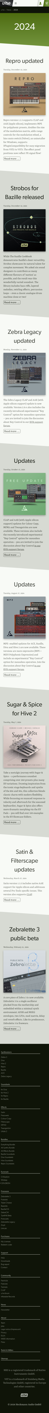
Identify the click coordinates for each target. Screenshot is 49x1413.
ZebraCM (5, 1212)
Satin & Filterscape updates (24, 860)
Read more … (11, 158)
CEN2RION (5, 1183)
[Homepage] (6, 3)
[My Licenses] (40, 3)
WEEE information (8, 1339)
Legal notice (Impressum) (11, 1329)
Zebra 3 (4, 1057)
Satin (3, 1112)
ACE (2, 1073)
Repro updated (24, 60)
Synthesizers (6, 1052)
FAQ (2, 1258)
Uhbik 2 (4, 1131)
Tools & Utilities (7, 1350)
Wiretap (4, 1180)
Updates (24, 460)
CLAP (29, 894)
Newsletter (5, 1310)
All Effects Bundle (7, 1151)
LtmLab (4, 1228)
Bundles (4, 1139)
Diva (2, 1060)
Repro (3, 1066)
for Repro (4, 1096)
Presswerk (5, 1115)
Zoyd (3, 1225)
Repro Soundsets (7, 1163)
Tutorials (4, 1287)
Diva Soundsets (7, 1157)
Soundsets (5, 1084)
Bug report (5, 1264)
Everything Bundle (8, 1144)
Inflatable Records (8, 1296)
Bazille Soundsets (8, 1154)
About (3, 1318)
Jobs (2, 1326)
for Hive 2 (4, 1092)
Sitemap (4, 1358)
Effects (4, 1107)
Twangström (6, 1128)
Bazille (3, 1070)
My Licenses (5, 1241)
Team (3, 1323)
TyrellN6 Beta (6, 1215)
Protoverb (5, 1219)
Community (6, 1275)
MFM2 (3, 1125)
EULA (3, 1335)
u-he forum (5, 1293)
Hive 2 (3, 1063)
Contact (4, 1267)
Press (3, 1342)
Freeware (5, 1191)
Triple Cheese (6, 1202)
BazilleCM (5, 1209)
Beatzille (4, 1206)
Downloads (5, 1261)
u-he (2, 10)
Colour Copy (6, 1118)
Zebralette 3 (5, 1196)
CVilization (5, 1177)
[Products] (15, 3)
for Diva (4, 1089)
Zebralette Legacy (8, 1222)
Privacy (3, 1332)
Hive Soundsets (7, 1160)
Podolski (4, 1199)
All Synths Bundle (8, 1147)
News (9, 10)
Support (4, 1252)
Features (4, 1284)
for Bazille (4, 1099)
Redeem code (6, 1244)
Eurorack (4, 1172)
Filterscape (5, 1122)
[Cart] (46, 3)
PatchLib (4, 1280)
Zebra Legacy (6, 1076)
